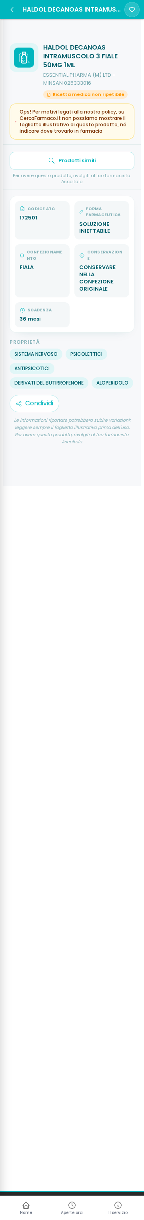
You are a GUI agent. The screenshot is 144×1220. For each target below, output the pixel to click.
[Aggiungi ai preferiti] (132, 9)
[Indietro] (12, 9)
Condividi (39, 403)
